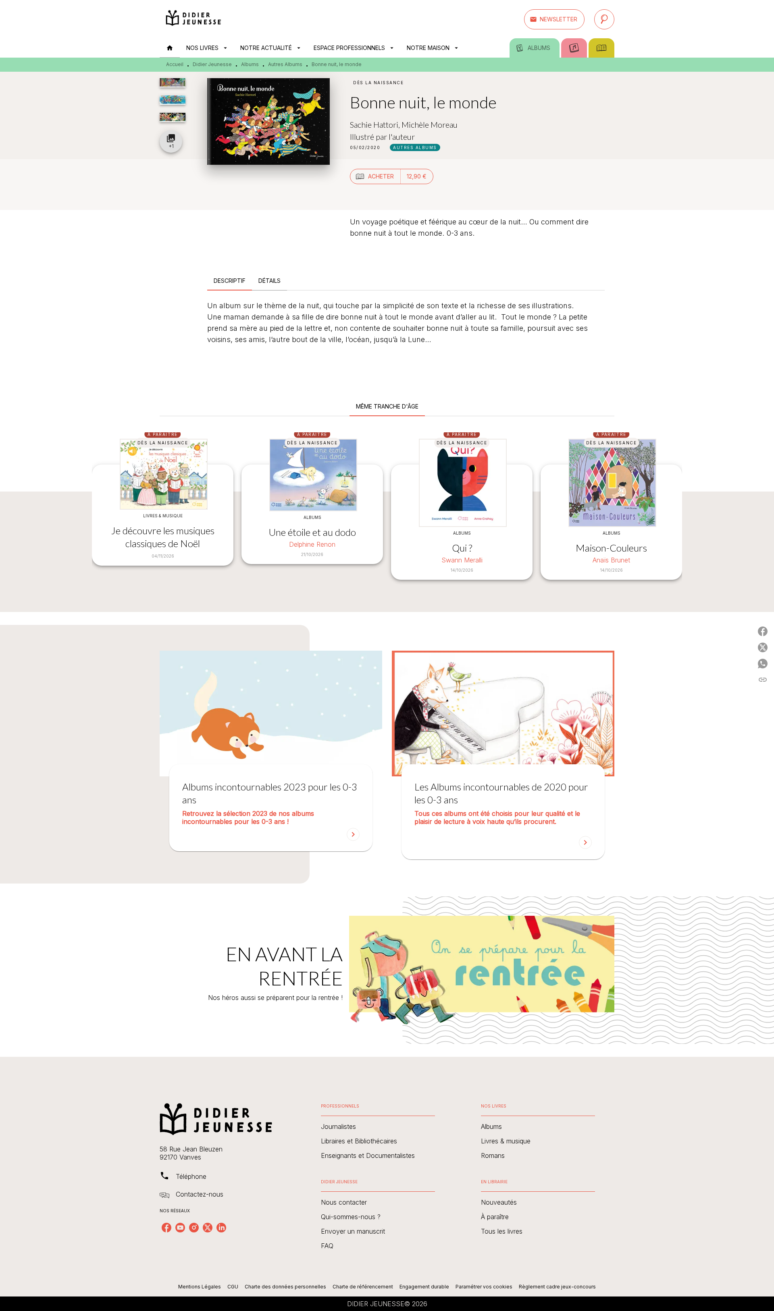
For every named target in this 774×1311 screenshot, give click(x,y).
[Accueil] (193, 19)
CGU (232, 1287)
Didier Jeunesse (212, 64)
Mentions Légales (199, 1287)
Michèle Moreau (430, 124)
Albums (250, 64)
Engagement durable (424, 1287)
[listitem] (166, 1227)
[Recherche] (604, 19)
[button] (554, 19)
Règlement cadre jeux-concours (557, 1287)
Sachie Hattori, (376, 124)
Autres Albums (285, 64)
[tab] (170, 48)
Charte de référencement (363, 1287)
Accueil (174, 64)
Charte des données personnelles (285, 1287)
